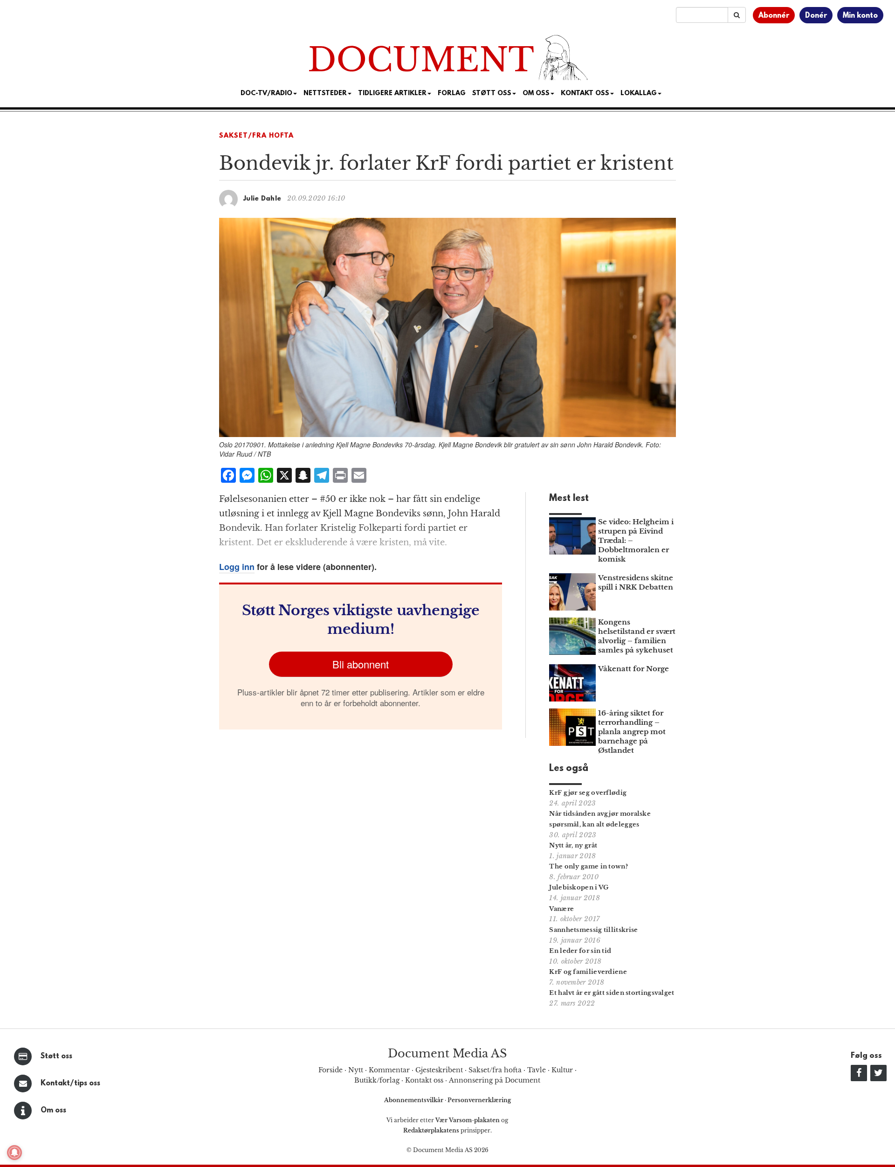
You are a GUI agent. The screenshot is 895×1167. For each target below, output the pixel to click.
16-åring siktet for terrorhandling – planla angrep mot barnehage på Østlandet (632, 732)
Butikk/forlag (376, 1080)
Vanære (561, 909)
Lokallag (638, 93)
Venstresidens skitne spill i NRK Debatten (635, 582)
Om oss (53, 1110)
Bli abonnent (360, 664)
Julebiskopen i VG (578, 887)
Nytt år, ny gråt (573, 845)
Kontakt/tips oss (70, 1083)
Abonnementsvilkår (414, 1100)
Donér (816, 16)
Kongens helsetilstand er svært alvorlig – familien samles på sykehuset (636, 636)
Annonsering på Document (494, 1080)
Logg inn (237, 567)
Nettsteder (325, 93)
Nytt (355, 1070)
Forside (330, 1070)
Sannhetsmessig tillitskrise (593, 930)
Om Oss (536, 93)
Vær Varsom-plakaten (467, 1120)
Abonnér (773, 16)
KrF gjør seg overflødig (587, 793)
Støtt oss (56, 1056)
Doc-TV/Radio (266, 93)
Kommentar (389, 1070)
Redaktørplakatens (431, 1130)
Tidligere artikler (392, 93)
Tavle (536, 1070)
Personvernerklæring (479, 1100)
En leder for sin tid (580, 951)
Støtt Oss (491, 93)
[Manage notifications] (14, 1152)
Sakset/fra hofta (495, 1070)
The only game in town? (588, 866)
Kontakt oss (585, 93)
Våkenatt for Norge (633, 668)
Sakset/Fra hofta (256, 136)
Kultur (562, 1070)
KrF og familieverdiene (588, 972)
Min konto (860, 16)
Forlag (452, 93)
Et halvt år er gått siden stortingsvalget (611, 993)
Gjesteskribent (439, 1070)
